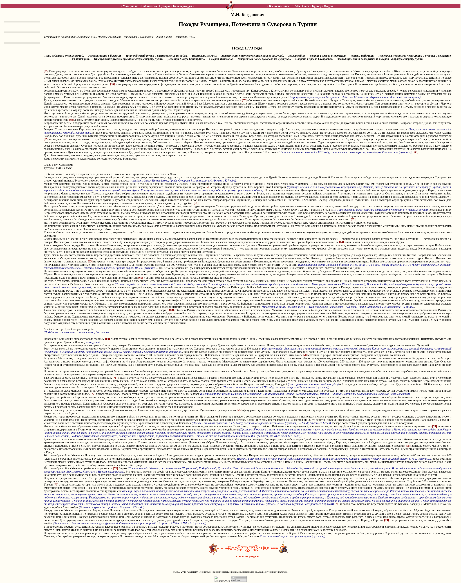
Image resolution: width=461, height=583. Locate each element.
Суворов (165, 6)
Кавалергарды (182, 6)
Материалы (130, 6)
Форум (328, 6)
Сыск (306, 6)
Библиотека (149, 6)
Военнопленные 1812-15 (284, 6)
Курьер (316, 6)
